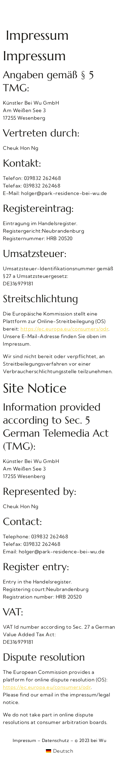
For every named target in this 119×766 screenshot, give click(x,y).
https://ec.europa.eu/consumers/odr (64, 329)
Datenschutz (55, 740)
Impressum (24, 740)
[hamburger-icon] (12, 12)
